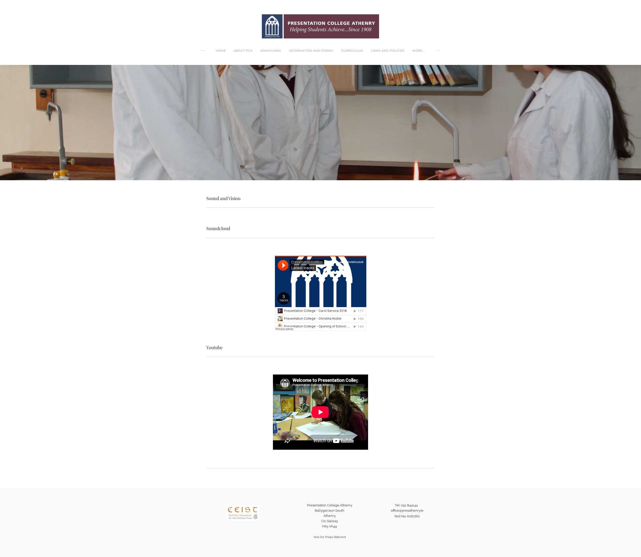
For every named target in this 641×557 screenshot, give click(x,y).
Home (221, 50)
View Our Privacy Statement (329, 537)
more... (418, 50)
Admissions (270, 50)
